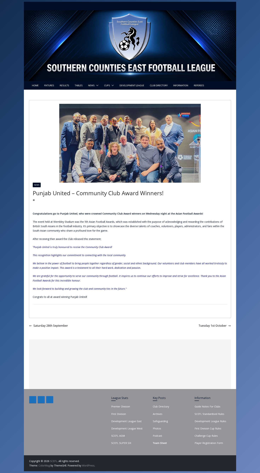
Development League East (126, 421)
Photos (157, 428)
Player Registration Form (209, 443)
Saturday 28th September (50, 326)
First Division (118, 414)
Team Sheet (160, 443)
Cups (107, 85)
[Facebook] (32, 399)
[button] (97, 85)
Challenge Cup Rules (206, 435)
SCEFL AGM (118, 435)
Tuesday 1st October (213, 326)
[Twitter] (41, 399)
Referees (199, 85)
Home (35, 85)
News (91, 85)
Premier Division (120, 406)
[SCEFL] (130, 13)
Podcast (157, 435)
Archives (157, 414)
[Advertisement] (130, 364)
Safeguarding (160, 421)
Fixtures (49, 85)
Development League (132, 85)
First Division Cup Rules (208, 428)
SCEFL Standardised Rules (209, 414)
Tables (79, 85)
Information (180, 85)
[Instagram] (49, 399)
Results (64, 85)
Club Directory (159, 85)
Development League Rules (210, 421)
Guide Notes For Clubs (207, 406)
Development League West (127, 428)
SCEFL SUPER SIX (121, 443)
